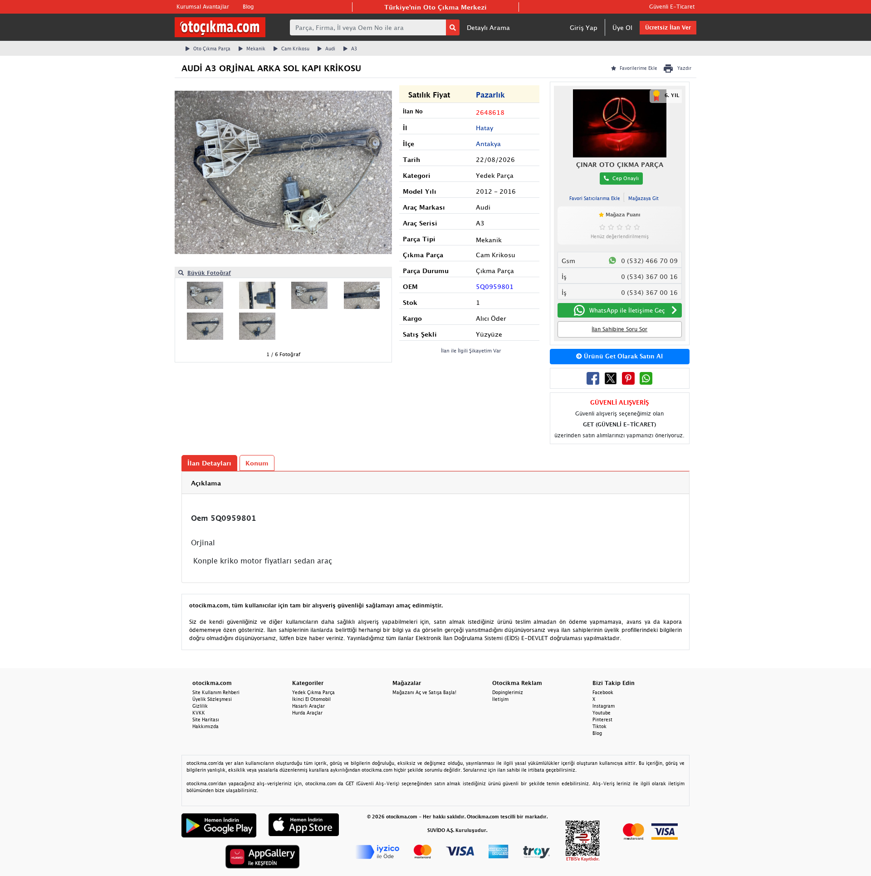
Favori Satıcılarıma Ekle (594, 198)
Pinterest (602, 719)
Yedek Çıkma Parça (313, 692)
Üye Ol (622, 27)
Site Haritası (205, 719)
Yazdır (684, 68)
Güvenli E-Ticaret (672, 6)
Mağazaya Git (643, 198)
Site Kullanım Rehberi (216, 692)
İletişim (500, 699)
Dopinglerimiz (507, 692)
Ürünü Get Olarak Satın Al (622, 356)
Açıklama (206, 483)
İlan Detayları (209, 463)
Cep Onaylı (625, 178)
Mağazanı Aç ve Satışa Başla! (424, 692)
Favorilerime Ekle (638, 68)
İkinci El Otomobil (311, 699)
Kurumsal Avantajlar (202, 6)
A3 (354, 48)
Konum (257, 463)
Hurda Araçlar (307, 712)
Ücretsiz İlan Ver (668, 27)
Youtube (601, 712)
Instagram (603, 706)
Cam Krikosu (295, 48)
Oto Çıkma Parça (211, 48)
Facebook (602, 692)
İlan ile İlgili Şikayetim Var (471, 350)
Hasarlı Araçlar (308, 706)
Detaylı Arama (488, 27)
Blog (248, 6)
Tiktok (599, 726)
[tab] (435, 483)
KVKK (198, 712)
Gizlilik (200, 706)
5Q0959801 (495, 286)
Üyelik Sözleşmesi (212, 699)
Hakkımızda (205, 726)
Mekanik (255, 48)
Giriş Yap (583, 27)
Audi (330, 48)
